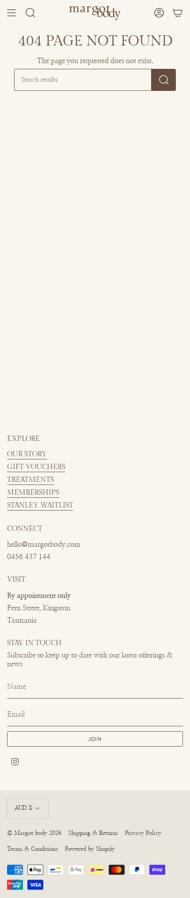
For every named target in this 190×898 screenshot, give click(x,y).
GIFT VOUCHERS (36, 467)
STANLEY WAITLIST (40, 505)
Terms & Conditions (32, 849)
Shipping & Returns (93, 833)
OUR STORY (27, 454)
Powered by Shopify (90, 849)
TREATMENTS (30, 480)
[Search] (164, 80)
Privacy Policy (143, 833)
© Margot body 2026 (34, 833)
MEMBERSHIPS (33, 492)
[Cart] (177, 13)
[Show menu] (11, 13)
